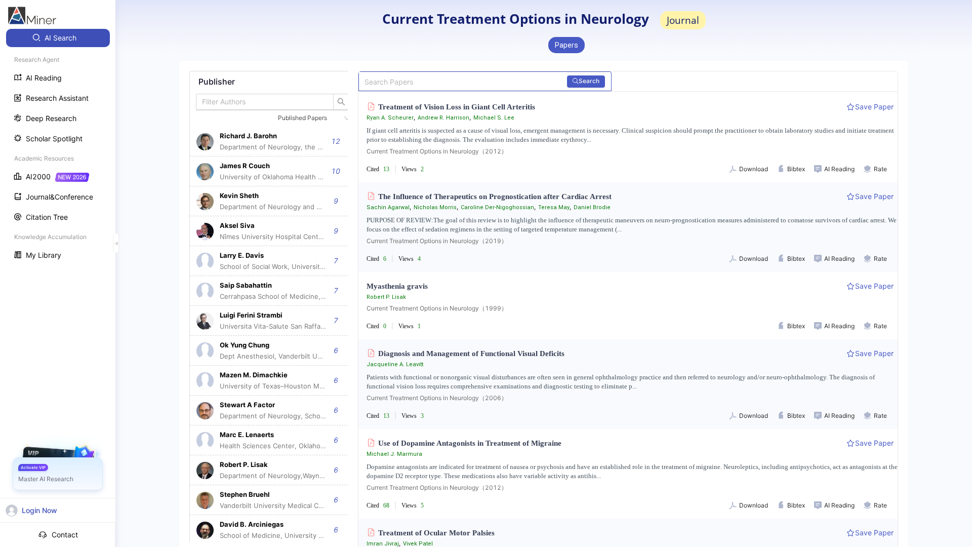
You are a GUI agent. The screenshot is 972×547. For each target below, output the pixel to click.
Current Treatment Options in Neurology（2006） (437, 398)
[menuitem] (58, 38)
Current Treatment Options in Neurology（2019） (437, 241)
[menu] (57, 147)
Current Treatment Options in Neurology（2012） (437, 151)
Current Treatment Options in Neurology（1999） (437, 308)
